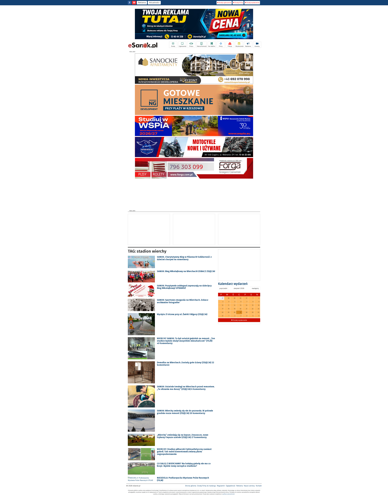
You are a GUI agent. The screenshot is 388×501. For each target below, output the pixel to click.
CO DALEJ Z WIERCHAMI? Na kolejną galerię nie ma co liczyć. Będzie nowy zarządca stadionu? (184, 464)
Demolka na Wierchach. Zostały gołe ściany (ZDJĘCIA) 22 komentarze (185, 363)
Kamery (257, 46)
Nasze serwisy (249, 486)
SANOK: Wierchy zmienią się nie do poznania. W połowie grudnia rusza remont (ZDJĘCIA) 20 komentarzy (185, 411)
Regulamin (221, 486)
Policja (230, 46)
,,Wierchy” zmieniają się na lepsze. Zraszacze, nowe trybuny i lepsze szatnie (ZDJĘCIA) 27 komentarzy (182, 436)
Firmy (221, 46)
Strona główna (190, 486)
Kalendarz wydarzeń (233, 284)
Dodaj (173, 46)
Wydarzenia (239, 46)
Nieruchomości (202, 46)
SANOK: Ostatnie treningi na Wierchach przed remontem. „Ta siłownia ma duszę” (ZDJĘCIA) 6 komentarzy (186, 387)
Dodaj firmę (238, 3)
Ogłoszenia (182, 46)
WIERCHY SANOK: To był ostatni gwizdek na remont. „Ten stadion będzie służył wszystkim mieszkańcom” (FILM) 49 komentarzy (186, 341)
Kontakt (259, 486)
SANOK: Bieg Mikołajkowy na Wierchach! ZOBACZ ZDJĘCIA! (186, 271)
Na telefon (211, 46)
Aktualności (154, 2)
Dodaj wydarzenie (252, 3)
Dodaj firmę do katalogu (206, 486)
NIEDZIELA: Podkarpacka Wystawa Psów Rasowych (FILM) (183, 479)
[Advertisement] (194, 193)
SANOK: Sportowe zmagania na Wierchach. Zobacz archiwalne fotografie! (182, 301)
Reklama (142, 2)
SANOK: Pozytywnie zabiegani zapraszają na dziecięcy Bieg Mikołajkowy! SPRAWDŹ (184, 286)
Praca (191, 46)
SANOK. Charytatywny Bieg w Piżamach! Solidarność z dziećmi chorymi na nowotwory (184, 258)
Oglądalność (230, 486)
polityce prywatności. (229, 494)
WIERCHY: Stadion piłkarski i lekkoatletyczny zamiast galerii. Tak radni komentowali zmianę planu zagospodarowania (184, 451)
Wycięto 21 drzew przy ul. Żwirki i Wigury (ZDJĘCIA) (182, 314)
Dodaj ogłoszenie (224, 3)
